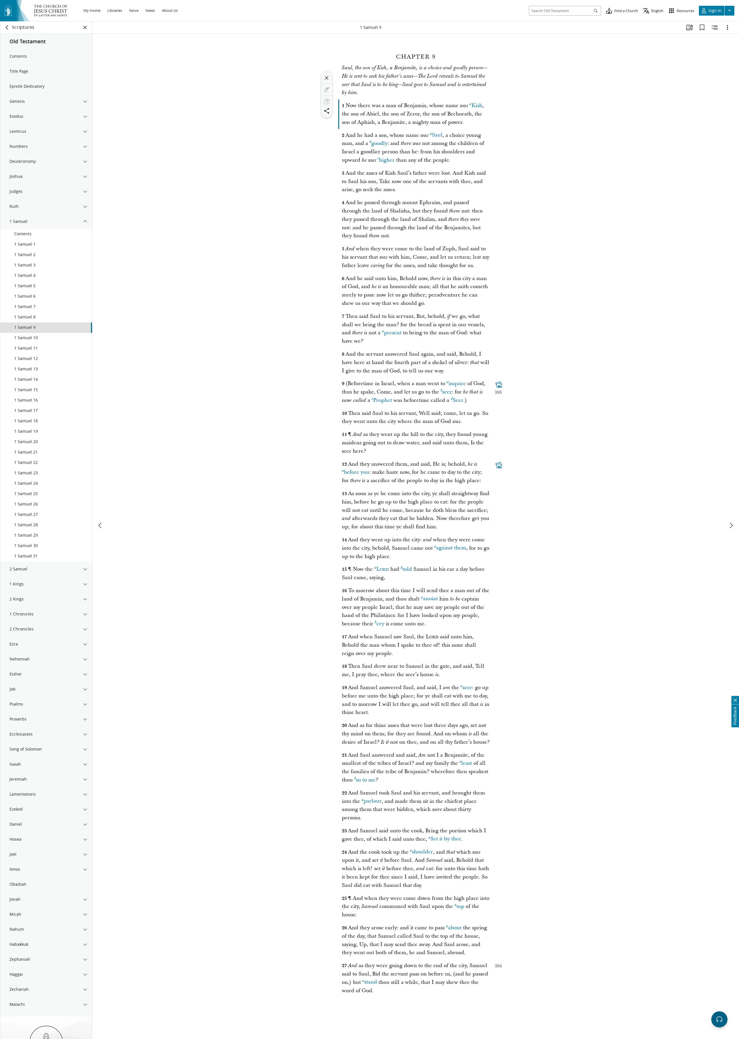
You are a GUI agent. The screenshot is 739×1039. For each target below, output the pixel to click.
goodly (379, 143)
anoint (430, 598)
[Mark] (326, 89)
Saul (437, 135)
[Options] (727, 27)
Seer (458, 400)
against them (451, 548)
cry (380, 623)
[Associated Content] (498, 384)
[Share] (326, 110)
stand (370, 982)
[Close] (326, 78)
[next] (731, 525)
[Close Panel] (85, 27)
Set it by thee (445, 839)
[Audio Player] (719, 1019)
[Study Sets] (689, 27)
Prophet (382, 400)
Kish (476, 105)
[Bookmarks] (702, 27)
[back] (7, 27)
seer (447, 392)
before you (356, 472)
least (466, 763)
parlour (372, 801)
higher (387, 160)
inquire (457, 383)
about (455, 927)
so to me (366, 780)
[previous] (100, 525)
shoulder (422, 852)
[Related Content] (715, 27)
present (393, 332)
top (460, 906)
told (407, 569)
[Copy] (326, 101)
